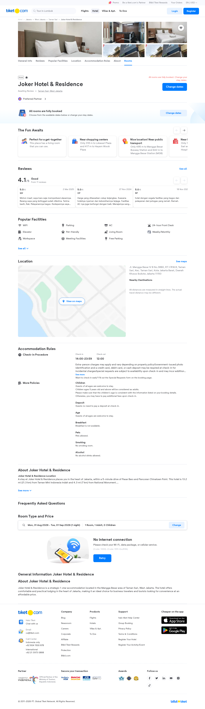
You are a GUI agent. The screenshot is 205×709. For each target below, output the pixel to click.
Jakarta (29, 19)
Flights (93, 618)
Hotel (20, 19)
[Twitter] (156, 678)
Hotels (93, 623)
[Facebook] (149, 678)
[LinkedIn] (163, 678)
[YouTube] (171, 678)
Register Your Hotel (127, 639)
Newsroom (66, 623)
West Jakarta (40, 19)
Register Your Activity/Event (131, 645)
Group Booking (125, 623)
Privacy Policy (124, 628)
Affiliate (64, 639)
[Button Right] (184, 180)
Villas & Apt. (95, 628)
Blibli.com (66, 655)
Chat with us (32, 623)
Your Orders (176, 2)
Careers (65, 628)
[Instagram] (178, 678)
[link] (174, 11)
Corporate (66, 634)
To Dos (93, 634)
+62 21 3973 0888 (35, 652)
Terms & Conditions (127, 634)
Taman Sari (53, 19)
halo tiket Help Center (128, 618)
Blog (63, 618)
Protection (66, 650)
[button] (72, 301)
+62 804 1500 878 (35, 645)
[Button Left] (177, 180)
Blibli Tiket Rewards (158, 2)
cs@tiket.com (32, 633)
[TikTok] (149, 685)
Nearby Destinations (140, 280)
